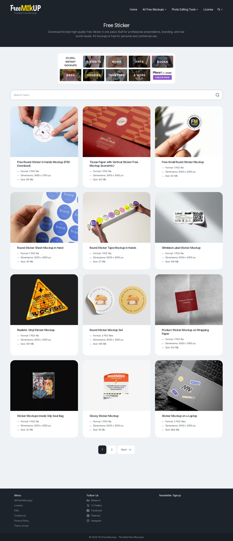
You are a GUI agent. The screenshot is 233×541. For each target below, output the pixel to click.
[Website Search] (219, 9)
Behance (95, 500)
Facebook (96, 510)
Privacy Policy (21, 520)
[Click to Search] (217, 95)
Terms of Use (21, 525)
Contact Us (20, 515)
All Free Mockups (153, 9)
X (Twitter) (96, 505)
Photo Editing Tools (184, 9)
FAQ (16, 510)
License (208, 9)
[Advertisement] (116, 471)
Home (133, 9)
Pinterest (95, 515)
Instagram (96, 520)
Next (124, 449)
